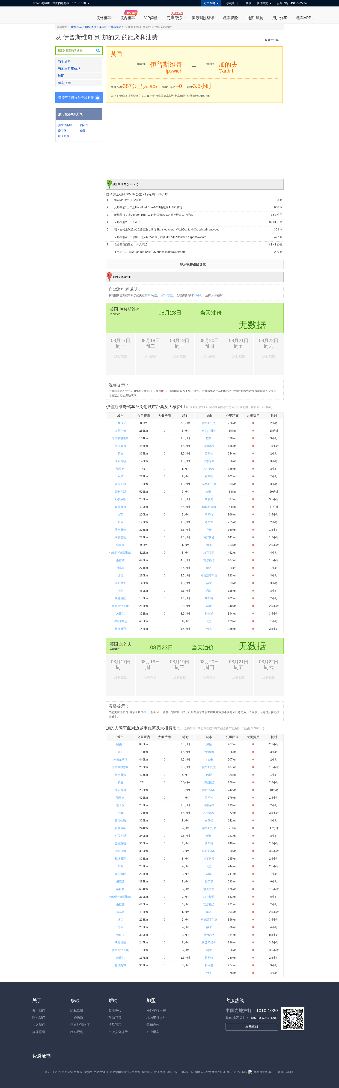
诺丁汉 (120, 805)
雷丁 (120, 514)
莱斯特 (209, 598)
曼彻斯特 (120, 529)
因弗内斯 (208, 934)
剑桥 (209, 491)
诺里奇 (120, 468)
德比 (209, 545)
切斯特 (209, 514)
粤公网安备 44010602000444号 (274, 1072)
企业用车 (152, 1032)
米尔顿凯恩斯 (120, 438)
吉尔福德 (208, 560)
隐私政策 (76, 1010)
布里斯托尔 (209, 484)
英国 (102, 27)
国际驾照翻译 (203, 18)
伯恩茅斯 (208, 461)
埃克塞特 (208, 552)
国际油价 (90, 27)
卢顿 (209, 529)
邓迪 (209, 874)
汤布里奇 (120, 583)
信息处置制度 (80, 1025)
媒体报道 (38, 1032)
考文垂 (209, 522)
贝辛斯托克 (209, 423)
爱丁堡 (62, 130)
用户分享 (279, 18)
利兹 (209, 590)
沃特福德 (120, 598)
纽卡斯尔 (63, 136)
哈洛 (209, 568)
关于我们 (38, 1010)
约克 (209, 628)
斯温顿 (120, 568)
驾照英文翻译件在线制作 (76, 97)
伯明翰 (84, 125)
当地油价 (64, 61)
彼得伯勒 (120, 484)
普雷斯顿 (120, 507)
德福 (120, 575)
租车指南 (64, 83)
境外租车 (103, 18)
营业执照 (159, 1072)
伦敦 (83, 130)
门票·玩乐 (175, 18)
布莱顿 (209, 476)
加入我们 (38, 1025)
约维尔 (120, 613)
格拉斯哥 (208, 896)
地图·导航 (255, 18)
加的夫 (209, 499)
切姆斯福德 (209, 507)
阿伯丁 (120, 744)
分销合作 (152, 1025)
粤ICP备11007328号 (180, 1072)
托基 (120, 590)
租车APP (303, 18)
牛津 (120, 476)
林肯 (209, 606)
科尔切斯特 (209, 430)
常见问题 (114, 1025)
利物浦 (209, 613)
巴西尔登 (120, 423)
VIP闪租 (151, 18)
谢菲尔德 (120, 430)
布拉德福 (208, 468)
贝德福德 (208, 446)
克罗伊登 (208, 537)
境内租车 (127, 18)
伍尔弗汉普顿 (120, 606)
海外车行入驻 (156, 1010)
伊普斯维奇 (115, 27)
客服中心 (114, 1010)
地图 (61, 76)
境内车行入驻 (156, 1017)
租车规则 (76, 1032)
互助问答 (114, 1017)
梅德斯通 (120, 628)
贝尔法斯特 (65, 125)
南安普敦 (120, 537)
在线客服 (251, 1027)
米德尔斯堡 (120, 621)
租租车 (38, 15)
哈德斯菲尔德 (209, 575)
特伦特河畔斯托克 (120, 552)
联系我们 (38, 1017)
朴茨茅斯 (120, 499)
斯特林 (120, 889)
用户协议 (76, 1017)
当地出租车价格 (69, 68)
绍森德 (120, 545)
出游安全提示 (118, 1032)
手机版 (230, 3)
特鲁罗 (120, 934)
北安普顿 (120, 461)
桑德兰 (120, 560)
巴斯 (209, 438)
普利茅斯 (120, 491)
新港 (120, 453)
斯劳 (120, 522)
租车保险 (230, 18)
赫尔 (209, 583)
